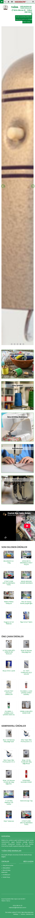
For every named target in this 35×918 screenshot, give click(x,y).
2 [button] (15, 485)
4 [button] (20, 485)
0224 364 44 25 (19, 10)
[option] (17, 256)
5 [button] (23, 485)
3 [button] (17, 485)
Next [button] (32, 256)
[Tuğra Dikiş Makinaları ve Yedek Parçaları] (5, 7)
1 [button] (12, 485)
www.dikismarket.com (21, 19)
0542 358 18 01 (28, 11)
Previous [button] (3, 256)
